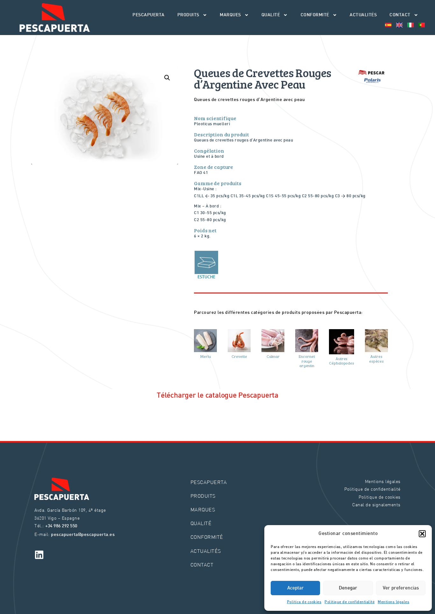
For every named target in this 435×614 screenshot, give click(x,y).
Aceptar (295, 588)
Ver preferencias (401, 588)
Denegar (348, 588)
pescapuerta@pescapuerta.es (83, 535)
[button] (422, 534)
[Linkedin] (39, 555)
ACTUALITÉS (363, 15)
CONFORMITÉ (315, 15)
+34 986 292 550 (61, 526)
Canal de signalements (376, 504)
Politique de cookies (380, 497)
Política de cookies (304, 602)
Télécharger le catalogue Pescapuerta (217, 395)
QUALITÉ (270, 15)
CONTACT (399, 15)
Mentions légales (393, 602)
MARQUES (230, 15)
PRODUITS (188, 15)
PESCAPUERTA (148, 15)
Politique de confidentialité (349, 602)
